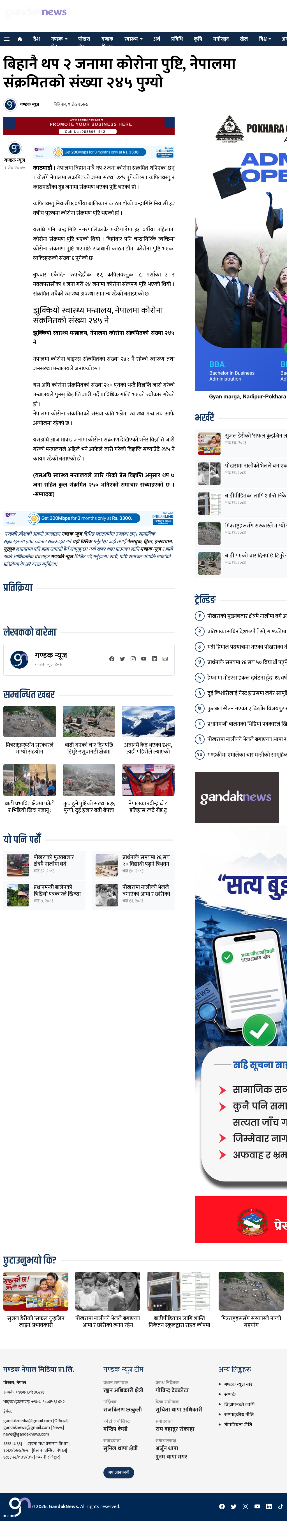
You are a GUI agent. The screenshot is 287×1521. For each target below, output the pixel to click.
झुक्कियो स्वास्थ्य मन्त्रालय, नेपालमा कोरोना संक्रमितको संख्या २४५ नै (98, 316)
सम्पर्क (230, 1394)
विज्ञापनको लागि (239, 1405)
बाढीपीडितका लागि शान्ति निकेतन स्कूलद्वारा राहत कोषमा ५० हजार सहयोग (179, 1325)
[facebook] (111, 659)
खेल (244, 39)
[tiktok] (281, 1507)
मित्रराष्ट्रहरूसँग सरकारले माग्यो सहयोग (30, 748)
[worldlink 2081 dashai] (104, 152)
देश (36, 39)
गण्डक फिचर (107, 43)
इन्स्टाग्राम (163, 542)
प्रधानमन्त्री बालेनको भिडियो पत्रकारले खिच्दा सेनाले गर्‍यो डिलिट (57, 894)
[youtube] (143, 659)
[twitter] (122, 659)
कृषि (198, 39)
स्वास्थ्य (131, 39)
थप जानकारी (118, 1472)
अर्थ (156, 39)
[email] (165, 659)
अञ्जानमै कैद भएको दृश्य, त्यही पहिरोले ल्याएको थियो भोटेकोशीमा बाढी (148, 751)
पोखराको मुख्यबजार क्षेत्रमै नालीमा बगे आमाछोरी (54, 864)
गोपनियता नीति (238, 1425)
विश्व (263, 39)
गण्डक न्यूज (51, 655)
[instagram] (133, 659)
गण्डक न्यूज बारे (238, 1384)
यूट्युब (9, 549)
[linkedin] (154, 659)
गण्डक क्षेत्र (57, 43)
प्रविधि (177, 39)
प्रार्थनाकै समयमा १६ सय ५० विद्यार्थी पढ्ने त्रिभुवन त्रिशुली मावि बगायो (146, 864)
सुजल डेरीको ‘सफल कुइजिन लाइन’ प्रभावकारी (35, 1322)
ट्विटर (148, 542)
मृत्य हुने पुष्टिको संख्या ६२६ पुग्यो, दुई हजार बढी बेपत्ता (89, 807)
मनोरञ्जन (221, 39)
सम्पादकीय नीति (239, 1415)
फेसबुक (134, 542)
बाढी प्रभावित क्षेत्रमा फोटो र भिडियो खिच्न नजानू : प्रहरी (30, 810)
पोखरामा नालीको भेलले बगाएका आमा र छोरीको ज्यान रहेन (146, 894)
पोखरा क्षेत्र (84, 43)
